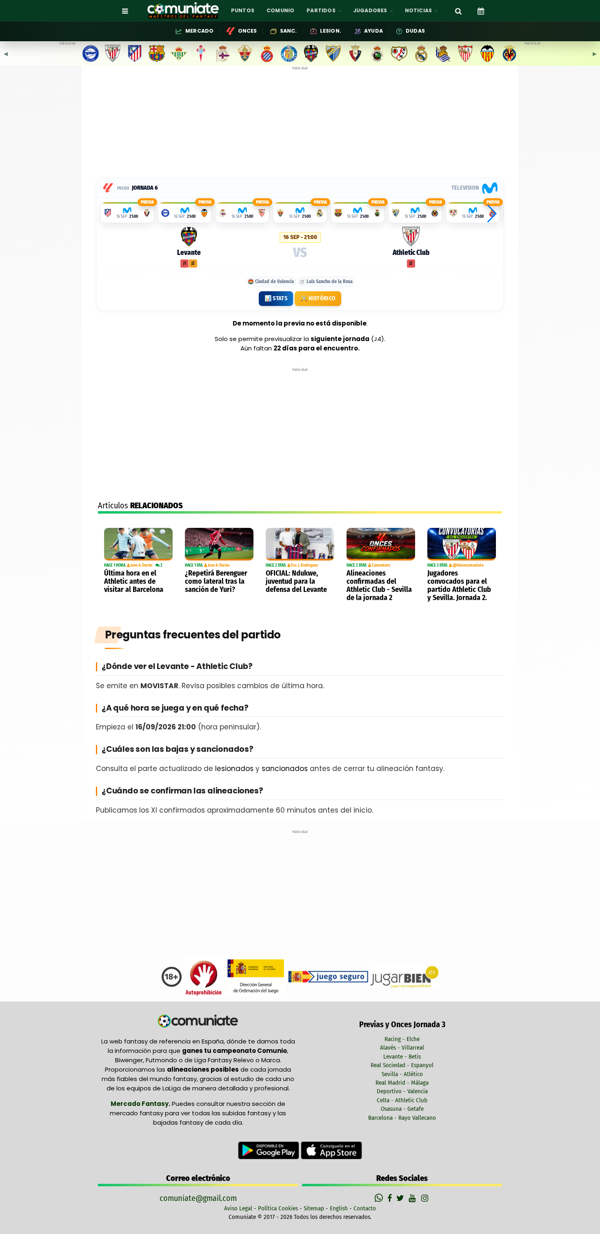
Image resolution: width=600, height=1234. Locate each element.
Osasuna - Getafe (402, 1108)
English (339, 1208)
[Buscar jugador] (458, 10)
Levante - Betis (402, 1056)
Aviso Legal (238, 1208)
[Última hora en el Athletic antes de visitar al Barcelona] (138, 544)
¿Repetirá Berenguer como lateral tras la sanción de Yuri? (216, 581)
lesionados (234, 768)
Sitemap (314, 1208)
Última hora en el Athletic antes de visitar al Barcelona (133, 581)
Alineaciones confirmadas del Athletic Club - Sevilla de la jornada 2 (379, 585)
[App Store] (331, 1150)
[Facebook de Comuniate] (390, 1198)
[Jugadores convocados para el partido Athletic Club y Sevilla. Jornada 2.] (461, 544)
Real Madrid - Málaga (402, 1082)
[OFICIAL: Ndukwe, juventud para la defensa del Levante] (300, 544)
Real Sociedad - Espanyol (402, 1065)
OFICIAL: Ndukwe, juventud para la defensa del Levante (296, 581)
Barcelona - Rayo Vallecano (402, 1117)
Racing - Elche (402, 1039)
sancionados (285, 768)
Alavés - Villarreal (402, 1047)
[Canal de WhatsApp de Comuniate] (379, 1198)
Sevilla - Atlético (402, 1074)
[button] (492, 214)
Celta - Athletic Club (402, 1100)
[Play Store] (269, 1150)
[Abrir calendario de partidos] (480, 10)
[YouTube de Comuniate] (413, 1198)
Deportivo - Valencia (402, 1091)
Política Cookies (278, 1208)
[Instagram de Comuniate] (425, 1198)
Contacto (364, 1208)
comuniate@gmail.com (198, 1198)
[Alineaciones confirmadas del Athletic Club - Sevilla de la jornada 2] (381, 544)
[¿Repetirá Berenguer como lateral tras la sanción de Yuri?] (219, 544)
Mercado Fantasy (140, 1103)
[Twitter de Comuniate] (401, 1198)
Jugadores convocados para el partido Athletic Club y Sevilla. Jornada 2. (459, 585)
